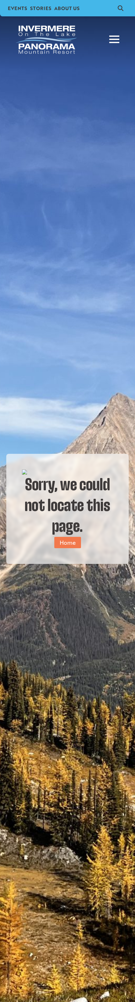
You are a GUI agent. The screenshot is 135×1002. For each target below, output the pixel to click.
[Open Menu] (114, 39)
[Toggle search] (120, 8)
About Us (66, 8)
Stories (40, 8)
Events (17, 8)
